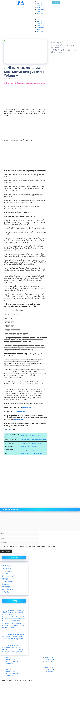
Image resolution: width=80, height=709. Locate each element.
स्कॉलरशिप (5, 592)
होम (38, 2)
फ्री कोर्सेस (40, 14)
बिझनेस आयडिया (39, 5)
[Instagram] (47, 682)
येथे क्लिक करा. (27, 408)
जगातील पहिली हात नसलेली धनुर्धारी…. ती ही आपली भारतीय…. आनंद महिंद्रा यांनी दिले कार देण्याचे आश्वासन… (63, 45)
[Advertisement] (25, 97)
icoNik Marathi (21, 3)
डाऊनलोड (9, 430)
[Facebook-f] (51, 682)
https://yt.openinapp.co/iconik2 (31, 450)
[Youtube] (43, 682)
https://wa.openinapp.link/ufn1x (31, 435)
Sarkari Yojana (57, 42)
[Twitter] (56, 682)
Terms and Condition (13, 661)
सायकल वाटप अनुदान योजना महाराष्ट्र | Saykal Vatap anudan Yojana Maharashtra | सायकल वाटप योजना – (63, 50)
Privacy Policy (10, 659)
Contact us (9, 663)
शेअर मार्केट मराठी (40, 11)
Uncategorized (7, 568)
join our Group (49, 659)
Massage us (49, 661)
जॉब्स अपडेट (40, 8)
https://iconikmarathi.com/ (30, 446)
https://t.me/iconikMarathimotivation (33, 440)
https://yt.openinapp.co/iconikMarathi (33, 453)
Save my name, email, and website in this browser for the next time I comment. (28, 546)
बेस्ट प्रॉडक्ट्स (6, 584)
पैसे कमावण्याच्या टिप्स (9, 576)
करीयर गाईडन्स (7, 571)
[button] (40, 18)
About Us (8, 657)
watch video (49, 657)
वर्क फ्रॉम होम (6, 587)
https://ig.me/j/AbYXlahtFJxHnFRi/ (32, 443)
